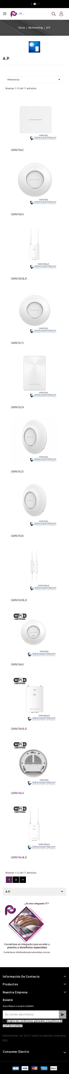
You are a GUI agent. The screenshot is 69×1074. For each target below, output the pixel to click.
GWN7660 (17, 664)
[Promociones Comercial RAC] (26, 929)
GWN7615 (17, 343)
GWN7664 (17, 793)
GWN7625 (17, 471)
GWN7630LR (19, 600)
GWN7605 (17, 214)
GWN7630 (17, 536)
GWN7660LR (19, 728)
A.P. (8, 891)
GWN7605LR (19, 278)
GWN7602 (17, 150)
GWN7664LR (19, 857)
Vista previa (13, 101)
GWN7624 (17, 407)
